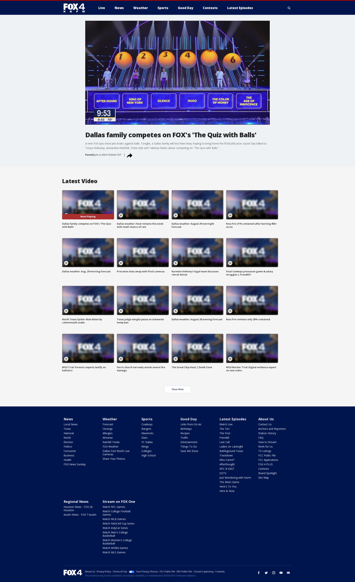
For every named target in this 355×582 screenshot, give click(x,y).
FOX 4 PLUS (265, 464)
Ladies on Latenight (231, 446)
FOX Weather (111, 446)
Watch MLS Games (114, 552)
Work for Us (265, 446)
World (67, 437)
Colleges (146, 451)
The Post (224, 433)
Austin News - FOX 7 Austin (80, 514)
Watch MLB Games (114, 519)
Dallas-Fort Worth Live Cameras (116, 452)
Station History (267, 433)
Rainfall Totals (111, 442)
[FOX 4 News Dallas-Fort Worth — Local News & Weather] (76, 8)
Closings (108, 428)
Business (69, 455)
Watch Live (226, 424)
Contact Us (265, 424)
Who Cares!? (226, 460)
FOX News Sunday (75, 464)
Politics (68, 446)
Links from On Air (190, 424)
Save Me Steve (189, 451)
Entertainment (188, 442)
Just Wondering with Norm (235, 477)
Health (67, 460)
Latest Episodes (232, 419)
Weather (110, 419)
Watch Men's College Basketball (115, 534)
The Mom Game (229, 482)
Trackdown (226, 455)
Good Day (188, 419)
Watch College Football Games (116, 512)
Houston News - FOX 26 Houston (78, 508)
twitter (266, 573)
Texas (67, 428)
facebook (259, 573)
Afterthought (227, 464)
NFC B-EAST (226, 468)
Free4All (224, 437)
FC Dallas (147, 442)
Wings (145, 446)
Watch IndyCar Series (115, 528)
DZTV (222, 473)
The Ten (224, 428)
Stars (144, 437)
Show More (178, 389)
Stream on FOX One (119, 501)
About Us (266, 419)
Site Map (263, 477)
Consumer (70, 451)
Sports (146, 419)
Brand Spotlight (267, 473)
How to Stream (267, 442)
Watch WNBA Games (115, 548)
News (68, 419)
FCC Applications (268, 460)
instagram (274, 573)
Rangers (146, 428)
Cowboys (147, 424)
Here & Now (226, 491)
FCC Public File (267, 455)
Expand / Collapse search (289, 8)
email (288, 573)
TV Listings (264, 451)
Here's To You (227, 486)
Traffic (184, 437)
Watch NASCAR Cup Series (118, 523)
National (69, 433)
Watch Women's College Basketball (117, 541)
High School (148, 455)
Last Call (224, 442)
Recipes (185, 433)
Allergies (108, 433)
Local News (71, 424)
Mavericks (147, 433)
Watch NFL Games (114, 507)
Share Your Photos (114, 458)
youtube (281, 573)
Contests (263, 468)
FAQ (260, 437)
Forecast (108, 424)
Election (68, 442)
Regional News (76, 501)
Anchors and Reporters (272, 428)
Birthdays (186, 428)
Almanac (108, 437)
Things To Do (188, 446)
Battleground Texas (231, 451)
